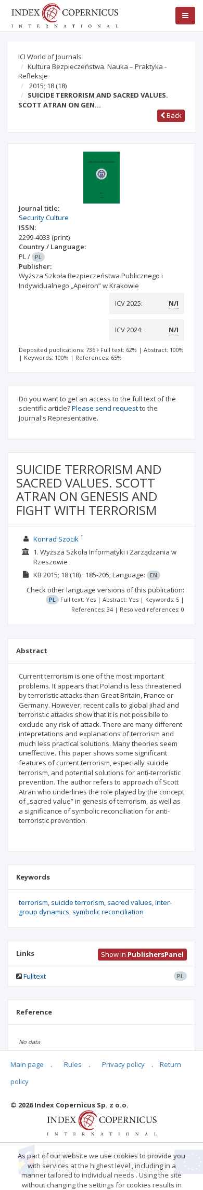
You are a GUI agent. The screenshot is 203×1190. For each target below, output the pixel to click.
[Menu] (185, 15)
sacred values (129, 902)
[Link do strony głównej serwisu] (64, 14)
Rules (73, 1064)
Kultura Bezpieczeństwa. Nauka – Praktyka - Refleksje (92, 71)
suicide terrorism (77, 902)
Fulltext (34, 976)
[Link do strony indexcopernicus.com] (101, 1122)
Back (173, 115)
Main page (27, 1064)
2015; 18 (48, 85)
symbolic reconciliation (108, 911)
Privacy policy (123, 1064)
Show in (142, 954)
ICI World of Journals (50, 56)
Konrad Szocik (56, 539)
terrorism (33, 902)
